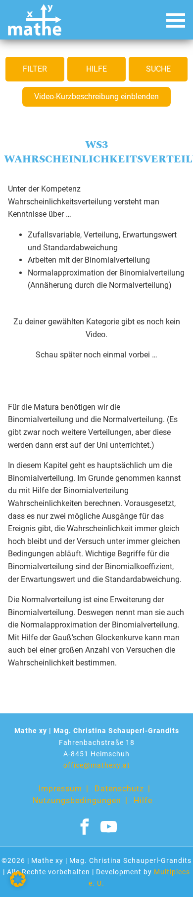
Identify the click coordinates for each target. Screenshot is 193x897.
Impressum (60, 788)
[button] (18, 879)
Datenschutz (119, 788)
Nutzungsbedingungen (77, 800)
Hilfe (96, 69)
